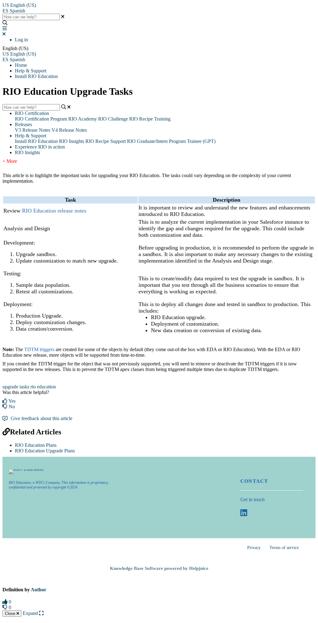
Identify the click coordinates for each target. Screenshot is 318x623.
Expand (31, 613)
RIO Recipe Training (149, 118)
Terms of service (284, 547)
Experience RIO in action (40, 146)
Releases (23, 124)
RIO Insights (71, 141)
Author (38, 589)
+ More (9, 161)
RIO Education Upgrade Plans (45, 450)
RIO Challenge (113, 118)
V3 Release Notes (32, 130)
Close (10, 613)
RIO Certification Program (41, 118)
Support (118, 141)
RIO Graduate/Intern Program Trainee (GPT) (171, 141)
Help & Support (30, 70)
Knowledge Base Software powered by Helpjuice (159, 568)
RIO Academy (82, 118)
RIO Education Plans (36, 445)
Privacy (254, 547)
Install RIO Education (36, 76)
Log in (21, 39)
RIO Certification (32, 113)
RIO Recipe (97, 141)
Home (21, 65)
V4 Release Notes (69, 130)
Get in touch (252, 499)
